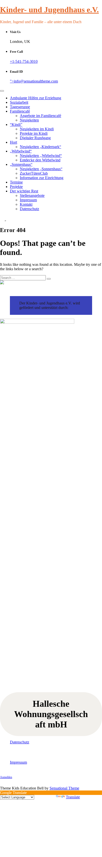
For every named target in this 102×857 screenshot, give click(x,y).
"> (34, 81)
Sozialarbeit (19, 102)
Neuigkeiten (29, 120)
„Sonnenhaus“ (21, 164)
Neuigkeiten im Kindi (37, 129)
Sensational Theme (64, 788)
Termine (16, 182)
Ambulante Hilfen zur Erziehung (35, 98)
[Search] (49, 279)
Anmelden (6, 777)
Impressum (28, 200)
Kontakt (26, 204)
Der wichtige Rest (24, 191)
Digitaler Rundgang (35, 138)
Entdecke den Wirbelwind (40, 160)
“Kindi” (16, 124)
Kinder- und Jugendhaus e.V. (49, 9)
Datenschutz (29, 209)
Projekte (16, 187)
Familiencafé (20, 111)
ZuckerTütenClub (34, 173)
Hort (13, 142)
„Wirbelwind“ (21, 151)
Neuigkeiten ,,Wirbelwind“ (41, 155)
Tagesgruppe (20, 107)
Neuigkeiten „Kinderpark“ (40, 147)
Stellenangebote (32, 195)
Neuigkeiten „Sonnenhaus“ (41, 169)
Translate (73, 797)
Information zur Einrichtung (41, 178)
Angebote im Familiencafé (40, 116)
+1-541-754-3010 (24, 61)
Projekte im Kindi (34, 133)
